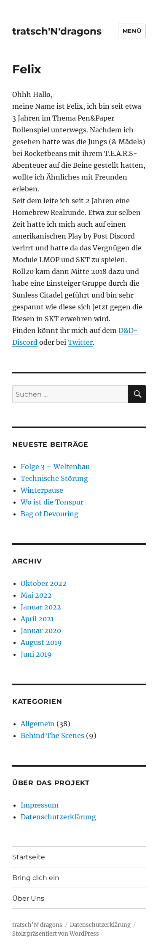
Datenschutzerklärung (58, 817)
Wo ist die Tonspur (52, 502)
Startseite (28, 857)
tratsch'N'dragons (57, 31)
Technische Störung (54, 478)
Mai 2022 (36, 595)
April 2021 (37, 619)
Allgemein (38, 723)
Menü (132, 30)
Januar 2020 (41, 630)
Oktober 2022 (44, 583)
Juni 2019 (36, 654)
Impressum (40, 805)
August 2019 (41, 642)
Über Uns (28, 898)
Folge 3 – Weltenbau (55, 466)
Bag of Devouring (49, 514)
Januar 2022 (41, 607)
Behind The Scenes (52, 735)
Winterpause (42, 490)
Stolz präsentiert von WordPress (55, 933)
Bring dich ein (35, 878)
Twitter (80, 342)
